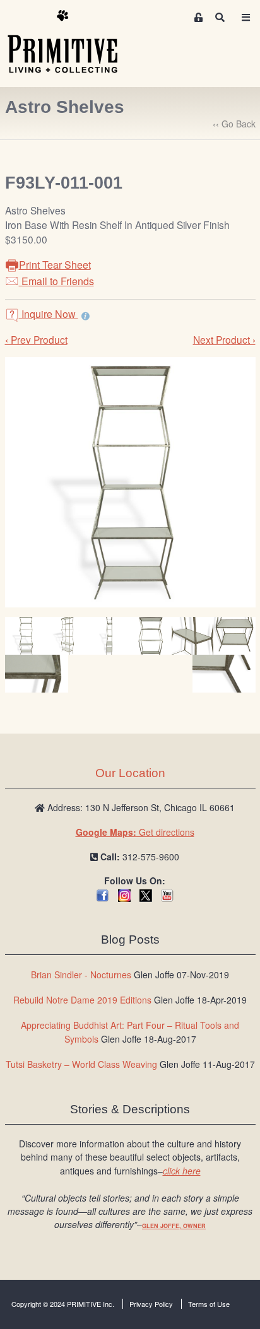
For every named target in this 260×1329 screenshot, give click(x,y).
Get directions (135, 832)
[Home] (72, 42)
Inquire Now (48, 314)
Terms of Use (209, 1304)
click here (182, 1170)
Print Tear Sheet (55, 264)
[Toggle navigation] (245, 17)
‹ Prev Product (36, 339)
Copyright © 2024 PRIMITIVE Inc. (62, 1304)
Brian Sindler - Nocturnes (81, 974)
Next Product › (224, 339)
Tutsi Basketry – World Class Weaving (81, 1064)
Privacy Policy (151, 1304)
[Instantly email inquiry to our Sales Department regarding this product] (85, 315)
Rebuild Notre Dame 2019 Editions (82, 999)
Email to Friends (56, 281)
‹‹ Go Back (234, 123)
